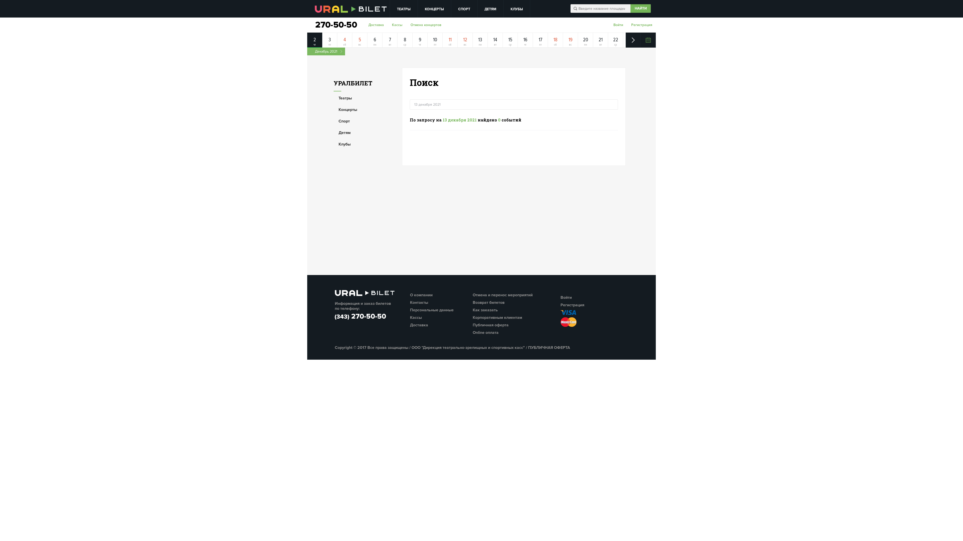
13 (480, 40)
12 (465, 40)
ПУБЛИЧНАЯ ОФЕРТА (549, 347)
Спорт (464, 9)
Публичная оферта (491, 325)
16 (525, 40)
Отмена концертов (426, 25)
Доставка (376, 25)
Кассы (397, 25)
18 (555, 40)
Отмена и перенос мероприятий (503, 295)
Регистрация (641, 25)
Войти (618, 25)
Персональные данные (432, 310)
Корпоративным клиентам (497, 317)
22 (615, 40)
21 (601, 40)
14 (495, 40)
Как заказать (485, 310)
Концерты (434, 9)
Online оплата (486, 332)
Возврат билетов (489, 302)
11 (450, 40)
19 (571, 40)
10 (435, 40)
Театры (404, 9)
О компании (421, 295)
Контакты (419, 302)
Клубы (517, 9)
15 (510, 40)
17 (540, 40)
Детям (490, 9)
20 (585, 40)
